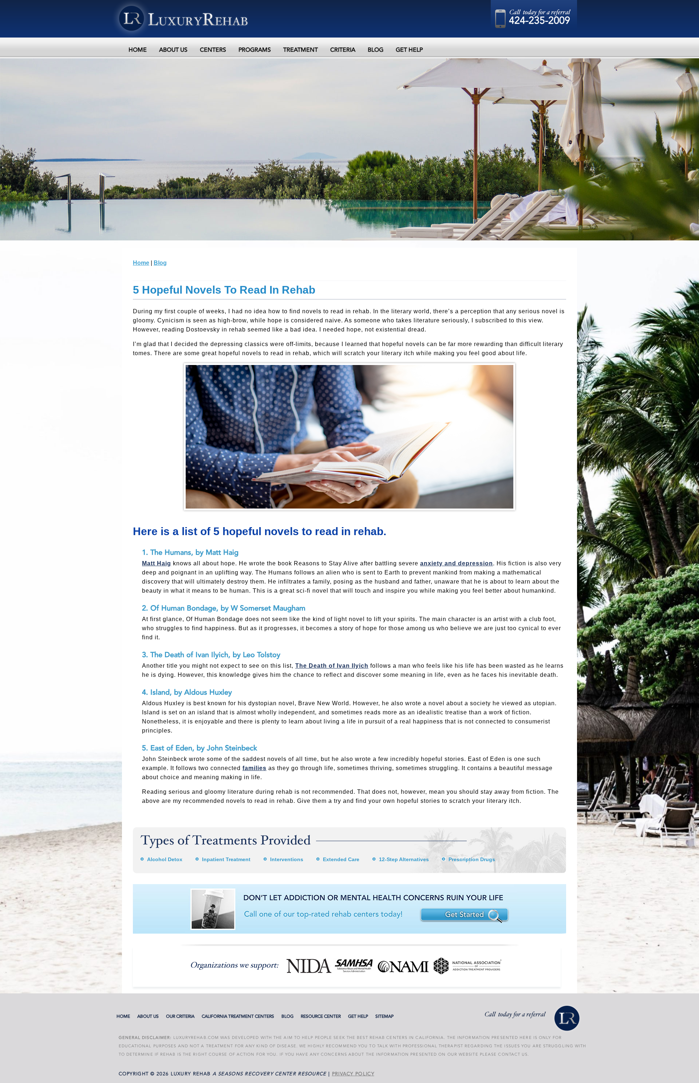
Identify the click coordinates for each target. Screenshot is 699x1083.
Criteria (342, 50)
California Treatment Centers (238, 1016)
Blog (375, 50)
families (254, 768)
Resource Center (321, 1016)
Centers (213, 50)
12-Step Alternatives (404, 859)
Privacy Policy (353, 1074)
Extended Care (341, 859)
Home (138, 50)
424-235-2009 (539, 21)
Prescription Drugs (472, 859)
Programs (254, 50)
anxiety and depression (456, 563)
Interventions (286, 859)
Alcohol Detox (164, 859)
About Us (173, 50)
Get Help (409, 50)
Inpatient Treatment (226, 859)
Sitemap (384, 1016)
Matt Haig (156, 563)
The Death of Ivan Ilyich (331, 666)
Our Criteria (180, 1016)
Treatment (300, 50)
